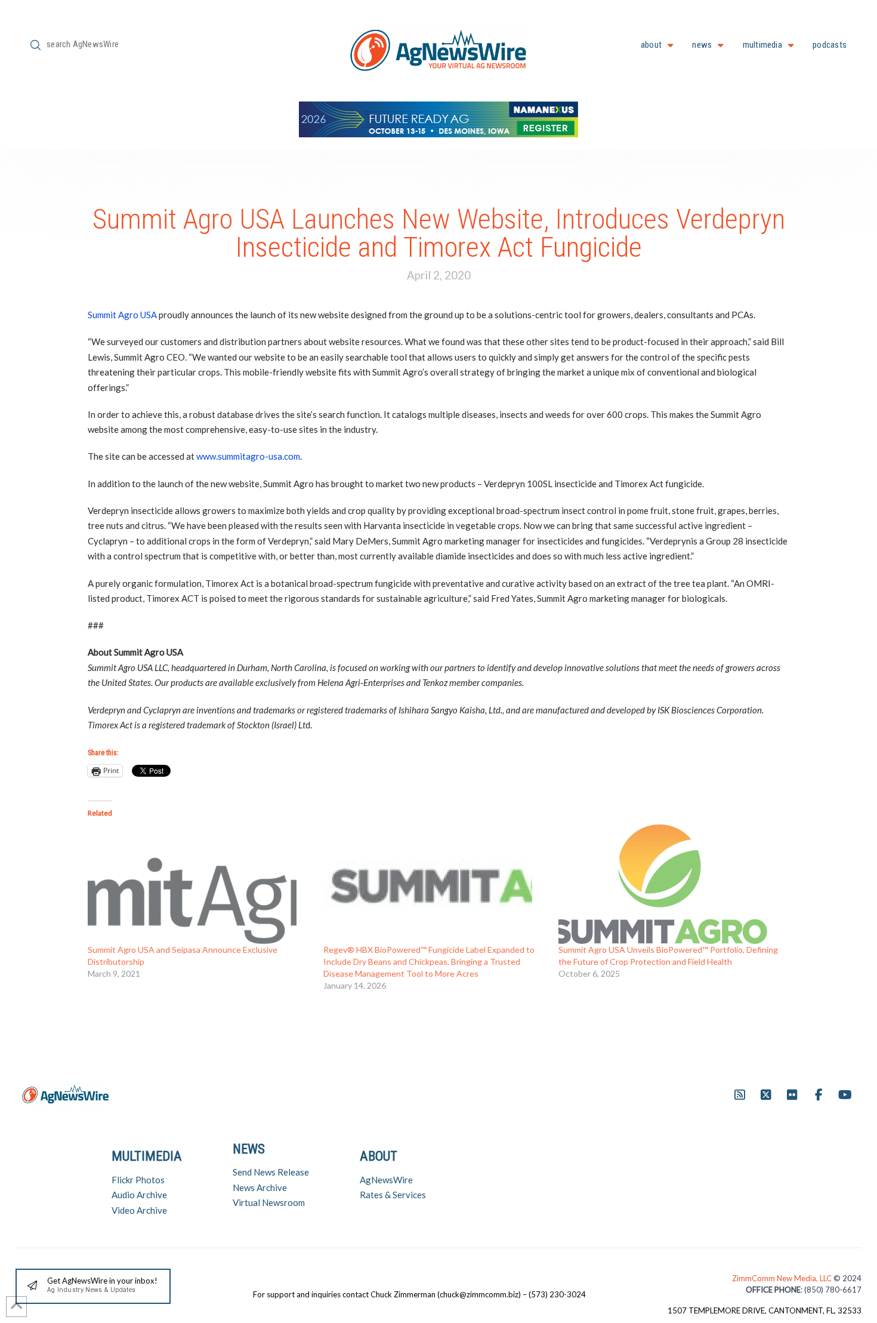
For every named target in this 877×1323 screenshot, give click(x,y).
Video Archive (139, 1210)
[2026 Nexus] (438, 118)
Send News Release (271, 1172)
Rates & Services (393, 1194)
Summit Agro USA (122, 314)
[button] (93, 1286)
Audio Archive (139, 1194)
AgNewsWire (386, 1179)
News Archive (260, 1187)
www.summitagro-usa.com (248, 456)
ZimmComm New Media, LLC (782, 1278)
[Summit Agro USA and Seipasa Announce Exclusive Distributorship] (199, 884)
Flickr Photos (138, 1179)
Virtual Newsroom (269, 1202)
